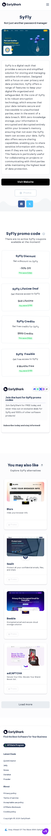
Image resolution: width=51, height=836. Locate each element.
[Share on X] (29, 203)
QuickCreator (9, 761)
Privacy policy (9, 793)
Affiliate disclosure (12, 807)
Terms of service (10, 798)
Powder (6, 779)
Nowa (6, 770)
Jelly (5, 765)
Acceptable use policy (13, 802)
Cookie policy (9, 812)
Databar (7, 775)
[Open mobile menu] (47, 4)
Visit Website (25, 182)
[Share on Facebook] (21, 203)
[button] (45, 831)
